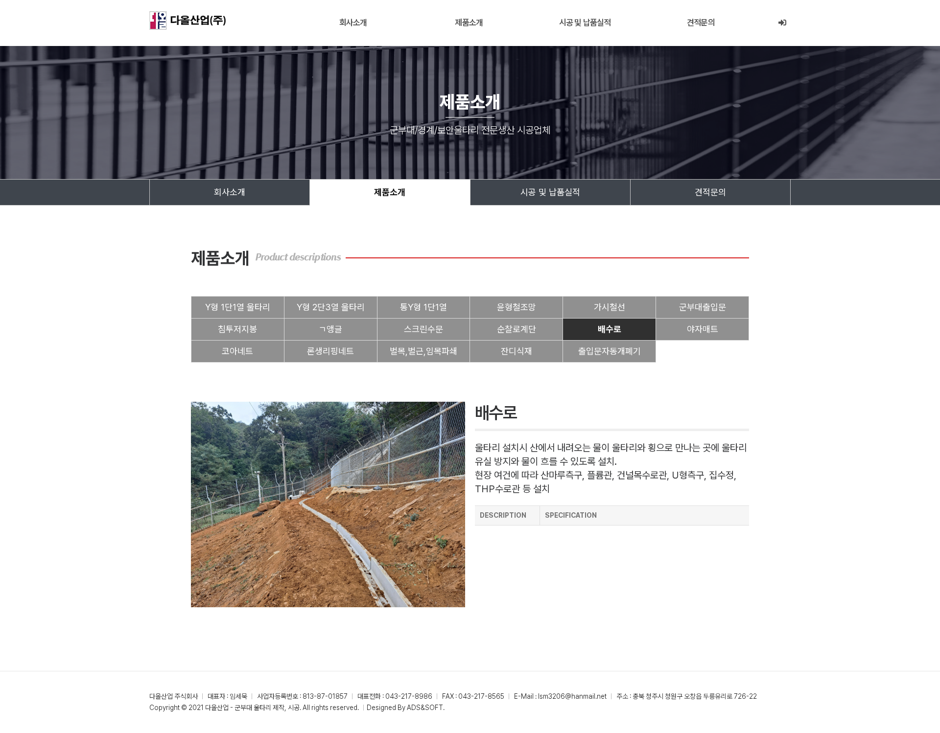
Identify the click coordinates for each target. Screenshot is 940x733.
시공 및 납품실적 (585, 22)
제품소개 (469, 22)
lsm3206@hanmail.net (572, 696)
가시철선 (609, 307)
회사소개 (353, 22)
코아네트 (237, 351)
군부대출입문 (702, 307)
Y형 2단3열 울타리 (331, 307)
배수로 (609, 329)
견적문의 (701, 22)
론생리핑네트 (330, 351)
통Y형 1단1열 (423, 307)
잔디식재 (516, 351)
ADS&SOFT (425, 707)
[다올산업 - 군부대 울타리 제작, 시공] (187, 20)
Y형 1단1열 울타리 (237, 307)
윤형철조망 (516, 307)
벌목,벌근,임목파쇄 (423, 351)
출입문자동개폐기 (609, 351)
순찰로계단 (516, 329)
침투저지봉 (237, 329)
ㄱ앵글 (330, 329)
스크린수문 (423, 329)
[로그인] (782, 23)
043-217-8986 (408, 696)
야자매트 (702, 329)
